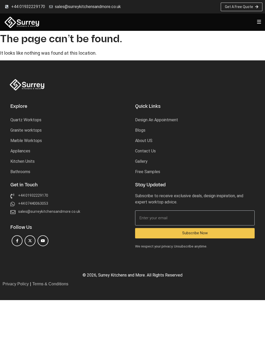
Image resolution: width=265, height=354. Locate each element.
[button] (258, 22)
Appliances (20, 150)
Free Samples (147, 171)
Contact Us (145, 150)
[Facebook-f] (17, 240)
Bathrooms (20, 171)
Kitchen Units (22, 161)
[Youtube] (43, 240)
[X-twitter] (30, 240)
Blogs (140, 130)
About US (143, 140)
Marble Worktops (26, 140)
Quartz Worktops (25, 119)
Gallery (141, 161)
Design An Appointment (156, 119)
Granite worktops (26, 130)
